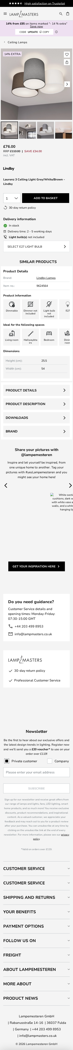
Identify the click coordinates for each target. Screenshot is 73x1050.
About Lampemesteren (29, 969)
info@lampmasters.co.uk (33, 634)
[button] (9, 130)
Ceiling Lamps (17, 42)
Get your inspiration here (34, 566)
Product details (21, 390)
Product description (25, 404)
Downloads (17, 417)
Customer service (24, 883)
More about (17, 983)
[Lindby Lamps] (24, 169)
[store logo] (26, 13)
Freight (12, 955)
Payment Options (23, 926)
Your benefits (19, 911)
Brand (11, 431)
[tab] (36, 868)
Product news (20, 998)
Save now (36, 26)
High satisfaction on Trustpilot (45, 3)
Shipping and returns (29, 897)
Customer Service (24, 868)
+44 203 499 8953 (29, 626)
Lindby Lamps (46, 278)
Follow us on (19, 940)
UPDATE (34, 31)
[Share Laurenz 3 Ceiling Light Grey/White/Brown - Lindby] (67, 62)
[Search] (61, 13)
